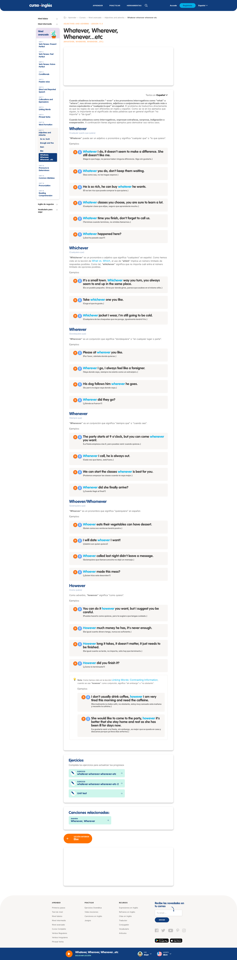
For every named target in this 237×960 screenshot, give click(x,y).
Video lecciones (91, 912)
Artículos (122, 933)
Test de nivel (57, 912)
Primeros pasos (58, 908)
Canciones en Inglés (93, 916)
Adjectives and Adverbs (76, 24)
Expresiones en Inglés (128, 908)
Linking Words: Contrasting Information (135, 679)
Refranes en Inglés (127, 912)
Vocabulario (124, 929)
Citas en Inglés (125, 916)
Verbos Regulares (59, 933)
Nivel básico (57, 916)
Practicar (89, 903)
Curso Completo (59, 929)
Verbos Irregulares (60, 937)
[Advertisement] (118, 66)
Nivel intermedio (59, 920)
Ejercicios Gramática (93, 908)
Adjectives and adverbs (114, 17)
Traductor (123, 920)
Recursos (123, 903)
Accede (173, 5)
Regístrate (187, 5)
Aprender (56, 903)
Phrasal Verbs (58, 942)
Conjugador (124, 925)
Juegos (88, 920)
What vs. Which (101, 260)
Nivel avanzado (95, 17)
